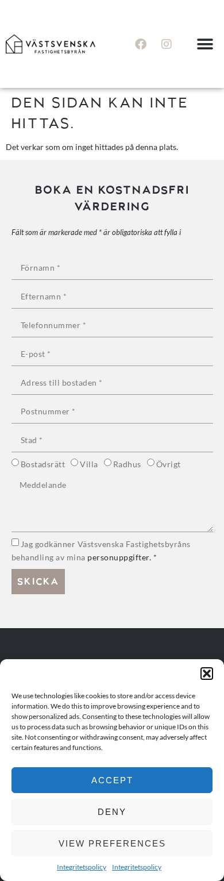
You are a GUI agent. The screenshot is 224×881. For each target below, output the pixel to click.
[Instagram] (166, 44)
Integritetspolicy (81, 867)
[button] (207, 673)
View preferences (112, 843)
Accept (112, 780)
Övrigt (168, 464)
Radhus (127, 464)
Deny (112, 812)
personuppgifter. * (122, 557)
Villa (89, 464)
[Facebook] (140, 44)
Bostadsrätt (43, 464)
